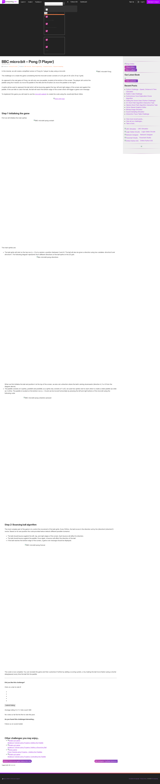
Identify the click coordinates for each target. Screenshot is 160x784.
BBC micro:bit (27, 66)
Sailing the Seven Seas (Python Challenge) (141, 100)
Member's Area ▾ (153, 2)
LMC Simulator (143, 129)
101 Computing (154, 778)
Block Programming (37, 66)
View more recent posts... (134, 119)
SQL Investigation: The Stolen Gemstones (106, 761)
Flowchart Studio (145, 138)
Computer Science (47, 66)
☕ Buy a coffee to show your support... (11, 778)
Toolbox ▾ (38, 2)
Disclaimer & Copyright (134, 778)
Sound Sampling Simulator (135, 112)
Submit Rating (10, 705)
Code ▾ (30, 2)
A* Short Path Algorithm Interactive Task (140, 103)
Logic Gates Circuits (148, 132)
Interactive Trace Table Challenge (137, 114)
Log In (142, 2)
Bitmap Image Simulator (134, 109)
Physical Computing (58, 66)
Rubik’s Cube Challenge (134, 94)
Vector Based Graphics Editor (136, 107)
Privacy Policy (143, 778)
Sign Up (131, 2)
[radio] (61, 692)
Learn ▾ (23, 2)
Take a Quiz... (130, 123)
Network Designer (146, 135)
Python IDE (74, 2)
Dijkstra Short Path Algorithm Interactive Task (142, 105)
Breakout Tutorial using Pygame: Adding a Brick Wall (17, 761)
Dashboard (83, 2)
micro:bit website (40, 94)
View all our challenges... (134, 121)
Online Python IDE (146, 141)
